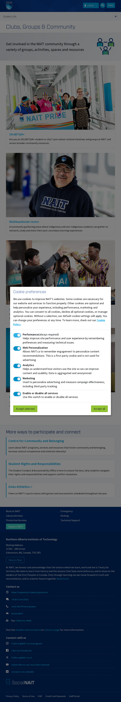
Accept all (99, 408)
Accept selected (25, 408)
